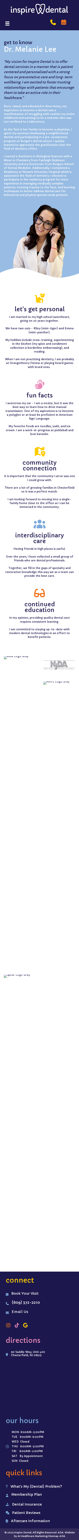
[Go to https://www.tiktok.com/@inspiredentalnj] (16, 1325)
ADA (62, 1536)
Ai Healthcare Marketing (33, 1536)
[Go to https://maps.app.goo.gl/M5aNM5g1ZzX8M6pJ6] (25, 1325)
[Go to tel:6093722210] (53, 22)
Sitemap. (53, 1536)
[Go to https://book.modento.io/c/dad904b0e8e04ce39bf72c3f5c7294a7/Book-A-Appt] (64, 22)
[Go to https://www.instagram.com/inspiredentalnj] (8, 1325)
